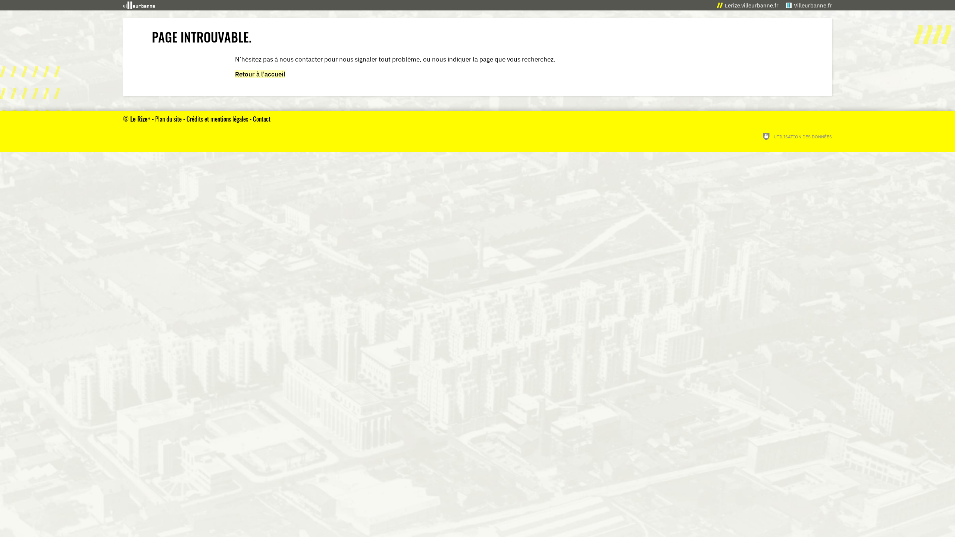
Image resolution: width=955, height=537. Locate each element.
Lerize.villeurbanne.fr (752, 5)
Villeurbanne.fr (813, 5)
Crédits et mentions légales (217, 118)
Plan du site (168, 118)
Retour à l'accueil (260, 74)
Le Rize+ (140, 118)
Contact (261, 118)
